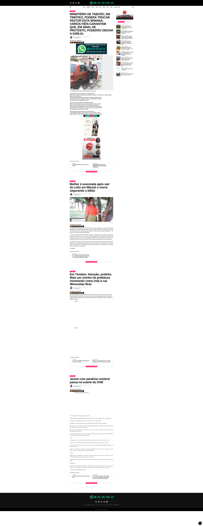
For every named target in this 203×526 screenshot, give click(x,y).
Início (84, 7)
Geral (100, 7)
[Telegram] (81, 42)
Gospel (93, 7)
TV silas (96, 7)
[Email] (79, 42)
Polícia (104, 7)
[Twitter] (73, 42)
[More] (83, 42)
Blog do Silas (77, 37)
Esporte (111, 7)
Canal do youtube (117, 7)
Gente (108, 7)
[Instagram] (77, 42)
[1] (200, 523)
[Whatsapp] (75, 42)
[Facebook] (71, 42)
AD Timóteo (88, 7)
